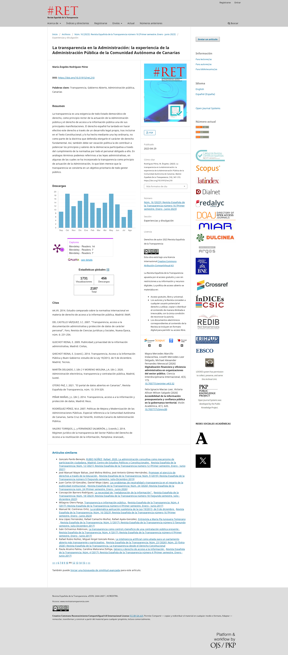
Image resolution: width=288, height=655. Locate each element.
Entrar (237, 2)
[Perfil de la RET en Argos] (207, 255)
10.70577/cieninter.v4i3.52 (159, 383)
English (200, 89)
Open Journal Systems (208, 108)
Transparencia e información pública (105, 502)
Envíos (116, 23)
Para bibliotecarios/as (206, 69)
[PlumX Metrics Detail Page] (57, 248)
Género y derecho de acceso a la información (139, 549)
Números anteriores (151, 23)
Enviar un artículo (208, 39)
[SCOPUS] (208, 172)
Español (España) (205, 94)
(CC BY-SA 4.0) (136, 615)
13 (77, 562)
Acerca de (53, 23)
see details (86, 259)
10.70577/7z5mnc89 (156, 409)
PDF (151, 132)
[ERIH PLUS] (207, 342)
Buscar (234, 23)
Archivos (66, 34)
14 (80, 562)
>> (89, 562)
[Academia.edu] (202, 443)
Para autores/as (204, 64)
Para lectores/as (204, 59)
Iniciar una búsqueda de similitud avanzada (95, 570)
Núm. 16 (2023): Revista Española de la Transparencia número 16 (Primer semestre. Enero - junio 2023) (125, 34)
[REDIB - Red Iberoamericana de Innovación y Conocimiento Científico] (208, 331)
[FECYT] (210, 160)
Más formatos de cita (156, 186)
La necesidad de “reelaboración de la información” (123, 492)
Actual (131, 23)
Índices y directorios (77, 23)
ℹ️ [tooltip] (107, 269)
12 (73, 562)
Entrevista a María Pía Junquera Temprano (162, 519)
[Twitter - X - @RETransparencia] (203, 466)
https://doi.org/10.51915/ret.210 (76, 77)
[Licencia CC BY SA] (60, 610)
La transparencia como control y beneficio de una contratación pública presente (134, 529)
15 (83, 562)
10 (67, 562)
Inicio (55, 34)
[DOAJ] (216, 219)
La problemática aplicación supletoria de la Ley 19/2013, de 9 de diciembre (132, 509)
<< (53, 562)
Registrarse (100, 23)
